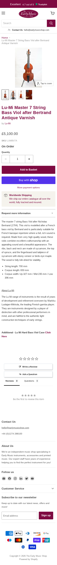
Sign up (46, 515)
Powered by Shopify (28, 559)
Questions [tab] (29, 380)
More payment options (28, 187)
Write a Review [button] (29, 366)
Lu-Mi (8, 123)
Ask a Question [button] (29, 374)
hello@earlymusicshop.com (15, 427)
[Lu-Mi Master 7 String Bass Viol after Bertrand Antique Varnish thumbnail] (5, 95)
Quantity (6, 152)
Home (5, 37)
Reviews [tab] (10, 380)
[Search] (51, 23)
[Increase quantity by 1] (29, 159)
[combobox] (24, 23)
